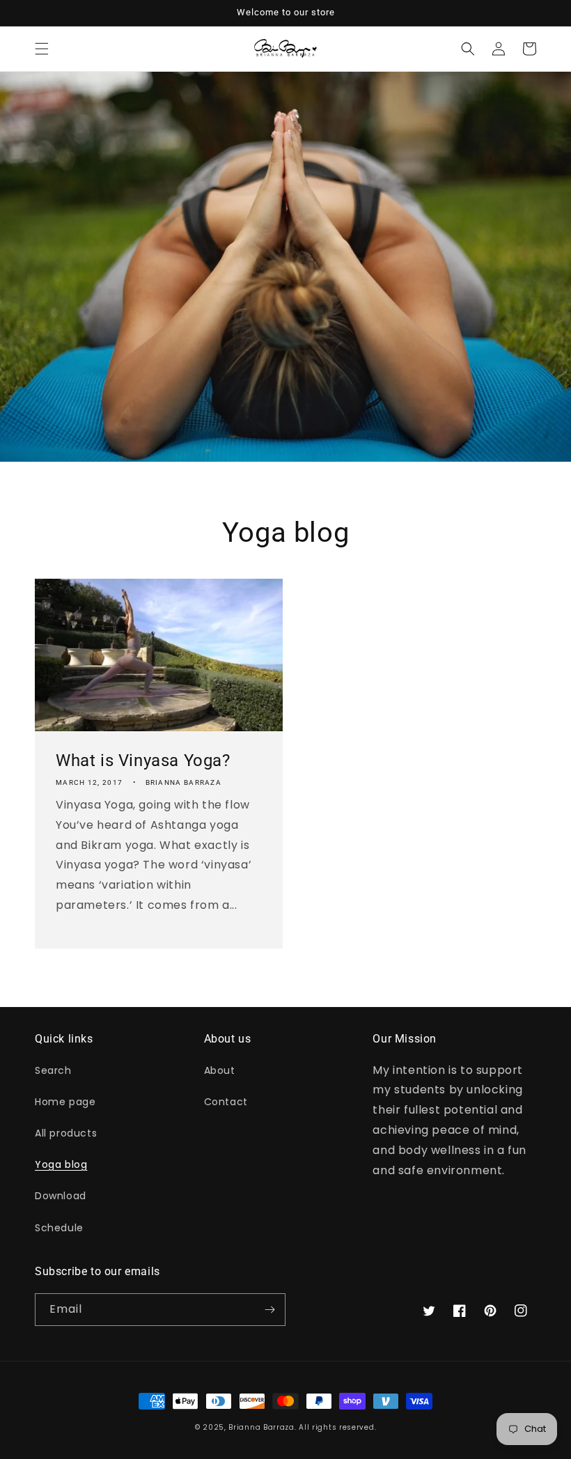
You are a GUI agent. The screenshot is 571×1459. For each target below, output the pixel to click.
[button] (41, 48)
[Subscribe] (269, 1309)
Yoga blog (61, 1164)
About (219, 1070)
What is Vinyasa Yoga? (143, 760)
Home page (65, 1102)
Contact (226, 1102)
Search (53, 1070)
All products (66, 1133)
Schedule (59, 1228)
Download (60, 1196)
